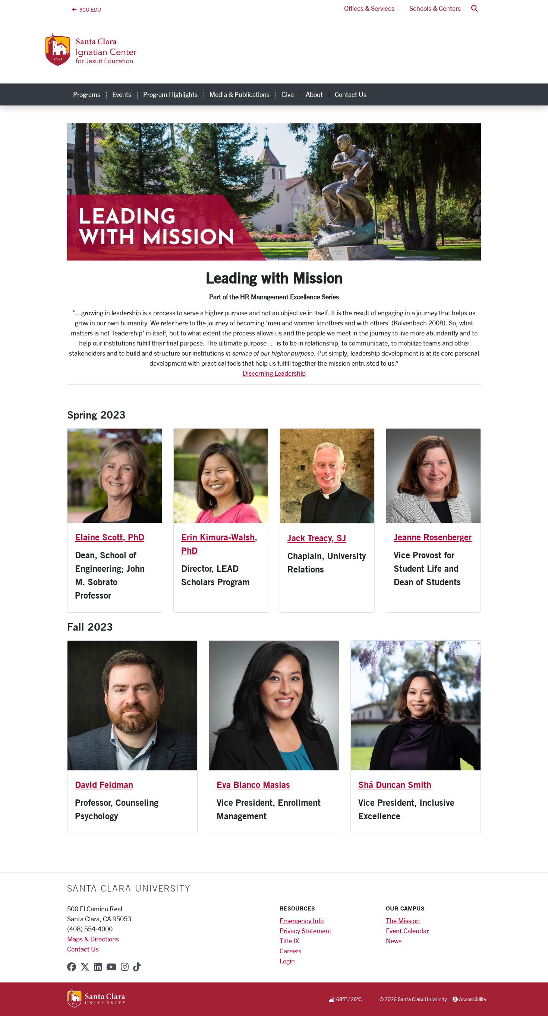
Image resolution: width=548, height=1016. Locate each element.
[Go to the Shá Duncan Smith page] (416, 705)
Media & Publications (240, 94)
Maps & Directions (93, 939)
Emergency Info (302, 920)
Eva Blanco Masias (253, 784)
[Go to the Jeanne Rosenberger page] (433, 476)
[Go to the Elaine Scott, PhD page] (114, 476)
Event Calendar (407, 930)
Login (287, 961)
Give (287, 94)
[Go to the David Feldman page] (132, 705)
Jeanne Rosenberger (433, 537)
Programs (86, 94)
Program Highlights (170, 94)
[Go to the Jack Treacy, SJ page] (327, 476)
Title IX (289, 940)
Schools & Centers (435, 8)
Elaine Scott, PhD (109, 537)
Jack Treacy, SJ (316, 537)
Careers (290, 951)
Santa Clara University (128, 888)
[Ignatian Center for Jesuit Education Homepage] (128, 61)
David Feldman (104, 784)
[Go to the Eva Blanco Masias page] (274, 705)
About (314, 94)
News (393, 940)
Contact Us (350, 94)
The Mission (403, 920)
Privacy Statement (305, 930)
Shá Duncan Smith (394, 784)
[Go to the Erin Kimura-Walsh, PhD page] (221, 476)
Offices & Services (369, 8)
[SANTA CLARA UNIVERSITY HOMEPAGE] (96, 999)
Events (121, 94)
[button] (474, 8)
